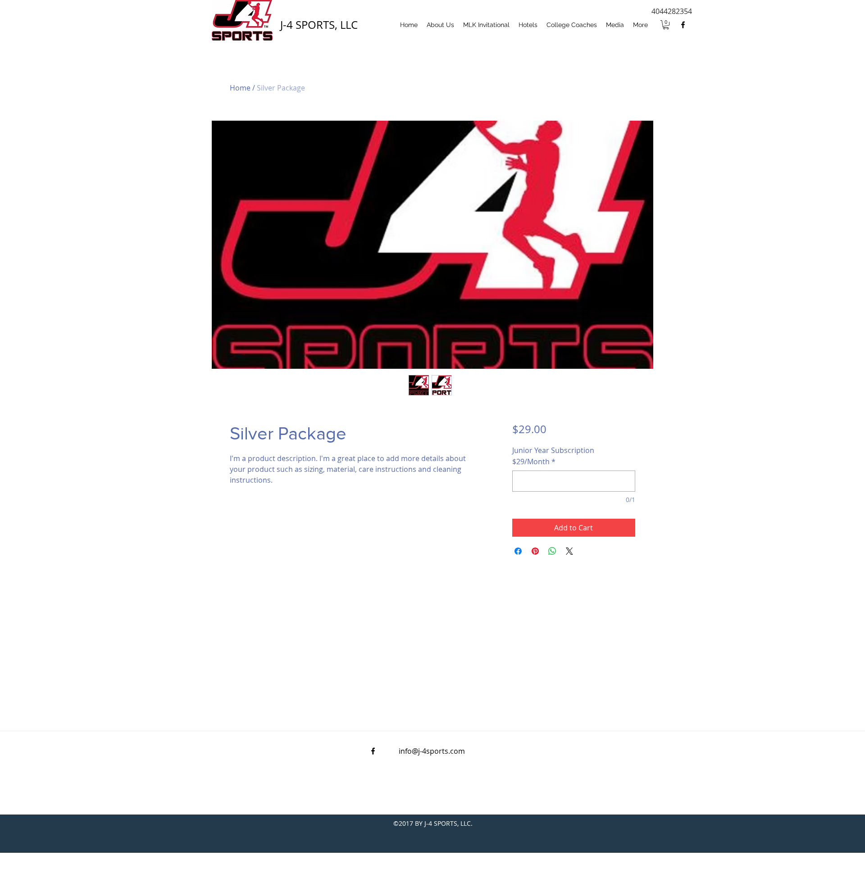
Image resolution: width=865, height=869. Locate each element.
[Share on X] (569, 551)
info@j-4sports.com (432, 751)
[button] (665, 24)
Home (240, 88)
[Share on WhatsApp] (552, 551)
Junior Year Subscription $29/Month (553, 455)
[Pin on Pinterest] (535, 551)
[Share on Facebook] (518, 551)
